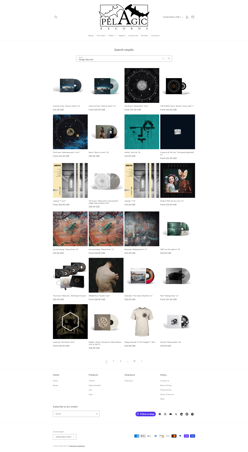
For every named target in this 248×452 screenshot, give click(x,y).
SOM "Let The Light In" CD (170, 249)
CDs (90, 390)
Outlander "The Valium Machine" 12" (138, 296)
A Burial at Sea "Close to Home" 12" (102, 106)
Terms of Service (167, 394)
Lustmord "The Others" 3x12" (64, 342)
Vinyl (91, 394)
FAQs (162, 399)
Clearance (129, 381)
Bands (55, 385)
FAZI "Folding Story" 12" (169, 296)
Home (55, 381)
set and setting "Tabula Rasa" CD (65, 249)
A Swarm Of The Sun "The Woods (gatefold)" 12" (177, 153)
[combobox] (124, 58)
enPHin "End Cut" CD (132, 152)
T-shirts (92, 381)
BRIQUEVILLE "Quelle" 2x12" (99, 296)
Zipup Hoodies (95, 385)
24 (134, 361)
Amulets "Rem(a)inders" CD (170, 342)
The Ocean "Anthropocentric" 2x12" (66, 152)
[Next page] (141, 361)
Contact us (164, 381)
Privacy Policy (166, 390)
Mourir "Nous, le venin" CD (99, 152)
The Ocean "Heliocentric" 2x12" (136, 106)
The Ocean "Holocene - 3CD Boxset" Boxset (69, 296)
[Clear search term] (163, 58)
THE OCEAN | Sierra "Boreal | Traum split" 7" (177, 106)
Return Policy (166, 385)
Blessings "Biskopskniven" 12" (136, 249)
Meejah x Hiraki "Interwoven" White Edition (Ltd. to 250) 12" (105, 343)
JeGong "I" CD (130, 201)
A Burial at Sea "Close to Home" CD (66, 106)
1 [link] (106, 361)
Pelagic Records (63, 446)
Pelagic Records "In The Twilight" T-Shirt (140, 342)
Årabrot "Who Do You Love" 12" (172, 201)
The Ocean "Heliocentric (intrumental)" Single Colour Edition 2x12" (104, 202)
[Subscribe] (96, 414)
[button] (56, 17)
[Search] (169, 58)
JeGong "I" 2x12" (59, 201)
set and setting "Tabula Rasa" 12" (101, 249)
